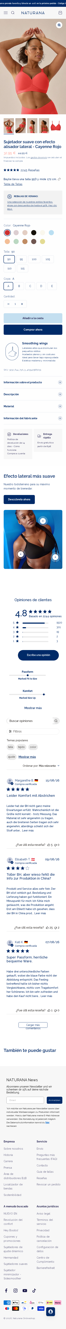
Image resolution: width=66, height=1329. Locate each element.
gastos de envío (39, 157)
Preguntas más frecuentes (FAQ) (47, 1157)
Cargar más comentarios (33, 1026)
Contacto (42, 1165)
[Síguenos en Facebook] (6, 1290)
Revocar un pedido (48, 1184)
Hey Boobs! (11, 1230)
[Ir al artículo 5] (56, 126)
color (33, 747)
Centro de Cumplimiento (45, 1259)
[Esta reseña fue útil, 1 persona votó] (49, 1010)
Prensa (8, 1167)
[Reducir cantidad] (8, 304)
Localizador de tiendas (13, 1186)
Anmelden (54, 1100)
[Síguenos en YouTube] (24, 1290)
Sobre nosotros (13, 1148)
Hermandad (11, 1257)
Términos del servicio (45, 1221)
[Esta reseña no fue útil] (55, 927)
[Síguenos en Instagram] (15, 1290)
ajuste (11, 756)
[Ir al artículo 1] (9, 126)
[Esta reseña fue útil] (48, 845)
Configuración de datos (47, 1249)
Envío (40, 1148)
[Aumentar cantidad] (22, 304)
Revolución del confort (13, 1221)
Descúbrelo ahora (19, 499)
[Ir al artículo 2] (20, 126)
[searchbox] (30, 721)
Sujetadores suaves (15, 1263)
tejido (21, 747)
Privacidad (43, 1230)
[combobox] (41, 765)
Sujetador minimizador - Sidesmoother (12, 1274)
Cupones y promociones (12, 1238)
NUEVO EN (10, 1213)
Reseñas (42, 1178)
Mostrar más (33, 708)
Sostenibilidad (12, 1195)
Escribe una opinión (38, 655)
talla (10, 747)
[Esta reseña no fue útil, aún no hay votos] (55, 845)
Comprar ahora (33, 329)
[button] (33, 181)
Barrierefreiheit (46, 1268)
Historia (8, 1154)
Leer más (28, 830)
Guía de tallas (45, 1171)
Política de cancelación (44, 1238)
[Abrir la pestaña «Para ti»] (50, 1311)
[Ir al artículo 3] (32, 126)
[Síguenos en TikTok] (34, 1290)
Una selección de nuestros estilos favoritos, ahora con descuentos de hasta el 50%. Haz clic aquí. (32, 205)
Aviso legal (43, 1213)
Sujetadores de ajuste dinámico (13, 1249)
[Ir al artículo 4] (44, 126)
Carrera (8, 1161)
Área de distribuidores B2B (15, 1175)
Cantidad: (9, 296)
